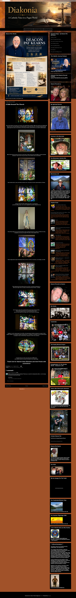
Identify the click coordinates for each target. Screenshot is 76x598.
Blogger (49, 595)
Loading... (53, 80)
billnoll (41, 595)
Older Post (45, 385)
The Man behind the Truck (56, 47)
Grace (56, 220)
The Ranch (53, 49)
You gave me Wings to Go (56, 51)
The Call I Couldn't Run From (57, 41)
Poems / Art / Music (12, 367)
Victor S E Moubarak (12, 372)
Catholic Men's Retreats (38, 29)
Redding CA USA (20, 367)
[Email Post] (21, 366)
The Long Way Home (55, 45)
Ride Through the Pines (56, 39)
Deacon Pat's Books (48, 29)
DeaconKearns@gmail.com (56, 441)
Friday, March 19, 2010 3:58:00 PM (14, 378)
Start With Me (58, 235)
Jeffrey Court (53, 37)
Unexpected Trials (59, 242)
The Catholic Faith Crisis (60, 204)
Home (26, 385)
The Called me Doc (55, 43)
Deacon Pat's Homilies (28, 29)
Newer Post (8, 385)
